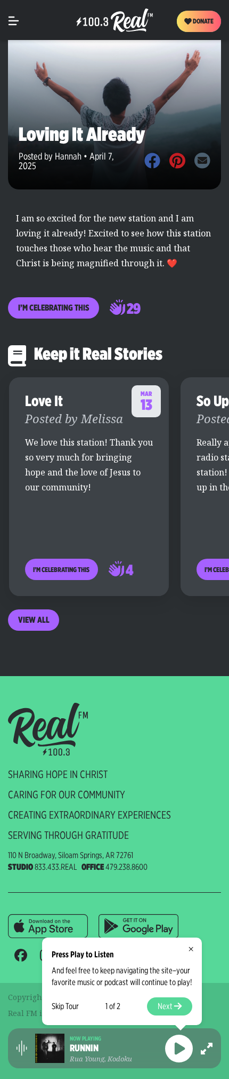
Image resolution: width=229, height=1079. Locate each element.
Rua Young (87, 1059)
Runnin (84, 1048)
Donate (203, 21)
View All (34, 620)
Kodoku (120, 1059)
